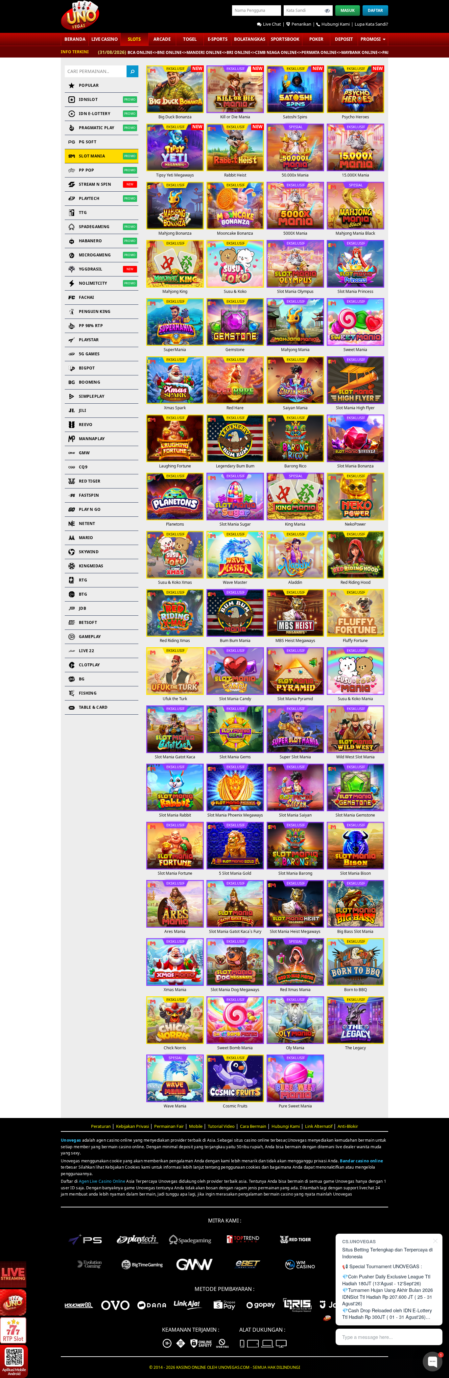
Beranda (74, 39)
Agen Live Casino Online (102, 1181)
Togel (190, 39)
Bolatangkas (249, 39)
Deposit (344, 39)
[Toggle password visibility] (327, 10)
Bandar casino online (361, 1161)
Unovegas (71, 1140)
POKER (316, 39)
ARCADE (162, 39)
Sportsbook (285, 39)
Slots (134, 39)
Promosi (371, 39)
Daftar (375, 10)
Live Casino (104, 39)
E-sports (217, 39)
